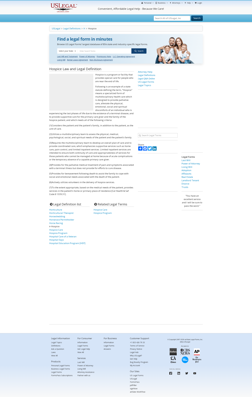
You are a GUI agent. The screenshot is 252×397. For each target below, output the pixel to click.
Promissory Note (104, 56)
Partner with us (83, 375)
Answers (107, 349)
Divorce (185, 183)
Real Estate (187, 176)
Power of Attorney (87, 56)
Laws (53, 352)
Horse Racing (56, 223)
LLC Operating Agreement (124, 56)
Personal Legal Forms (60, 365)
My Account (135, 365)
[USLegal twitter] (186, 373)
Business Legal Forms (60, 369)
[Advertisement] (71, 92)
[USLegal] (63, 3)
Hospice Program (58, 233)
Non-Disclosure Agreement (101, 60)
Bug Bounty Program (139, 362)
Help (188, 3)
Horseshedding (57, 216)
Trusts (185, 187)
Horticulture (55, 209)
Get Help (133, 359)
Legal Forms (56, 372)
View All (54, 355)
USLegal (56, 28)
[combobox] (67, 51)
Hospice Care (56, 229)
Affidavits (186, 173)
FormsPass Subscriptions (62, 375)
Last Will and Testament (67, 56)
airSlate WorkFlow (137, 392)
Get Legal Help (83, 349)
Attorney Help (145, 71)
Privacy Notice (136, 349)
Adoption (186, 170)
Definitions (55, 345)
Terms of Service (137, 345)
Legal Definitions (72, 28)
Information (82, 342)
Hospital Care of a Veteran (62, 236)
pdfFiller (133, 385)
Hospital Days (56, 239)
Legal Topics (144, 85)
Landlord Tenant (190, 180)
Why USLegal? (136, 355)
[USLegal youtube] (194, 373)
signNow (133, 388)
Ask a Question (57, 349)
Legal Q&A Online (146, 78)
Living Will (61, 60)
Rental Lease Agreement (77, 60)
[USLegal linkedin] (178, 373)
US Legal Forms (146, 81)
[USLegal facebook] (170, 373)
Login (199, 3)
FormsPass (135, 382)
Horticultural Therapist (61, 212)
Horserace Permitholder (61, 219)
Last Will (186, 160)
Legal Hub (134, 352)
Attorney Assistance (85, 372)
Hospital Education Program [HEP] (67, 243)
